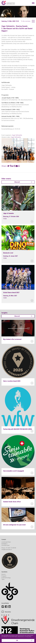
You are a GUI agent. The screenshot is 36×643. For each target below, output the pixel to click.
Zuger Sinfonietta (17, 135)
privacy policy (28, 636)
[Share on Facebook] (10, 166)
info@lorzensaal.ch (7, 549)
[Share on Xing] (14, 166)
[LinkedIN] (9, 607)
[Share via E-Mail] (17, 166)
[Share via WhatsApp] (19, 166)
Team (3, 579)
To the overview (25, 21)
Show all (17, 182)
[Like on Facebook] (6, 607)
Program (4, 576)
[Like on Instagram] (3, 607)
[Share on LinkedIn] (12, 166)
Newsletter (8, 612)
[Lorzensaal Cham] (8, 3)
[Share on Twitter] (8, 166)
